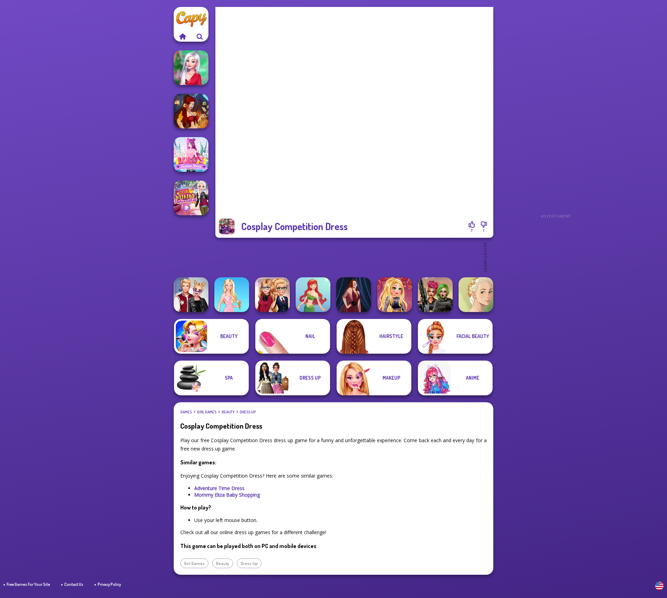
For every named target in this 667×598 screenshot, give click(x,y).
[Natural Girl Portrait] (476, 294)
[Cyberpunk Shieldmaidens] (435, 294)
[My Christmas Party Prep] (191, 67)
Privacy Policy (109, 584)
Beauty (228, 412)
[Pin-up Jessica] (353, 294)
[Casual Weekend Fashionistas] (191, 197)
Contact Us (73, 584)
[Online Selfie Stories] (394, 294)
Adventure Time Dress (219, 488)
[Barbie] (231, 294)
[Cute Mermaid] (313, 294)
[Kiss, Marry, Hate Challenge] (191, 294)
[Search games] (199, 36)
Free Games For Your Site (28, 584)
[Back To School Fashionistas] (272, 294)
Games (186, 412)
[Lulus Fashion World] (191, 154)
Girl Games (206, 412)
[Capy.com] (182, 36)
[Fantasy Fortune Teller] (191, 111)
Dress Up (248, 412)
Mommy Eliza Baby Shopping (227, 494)
